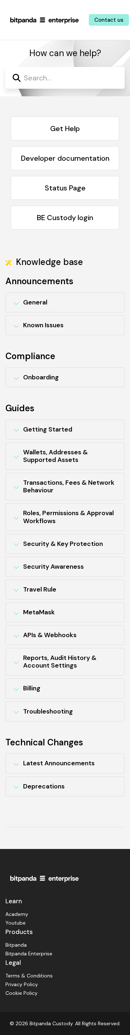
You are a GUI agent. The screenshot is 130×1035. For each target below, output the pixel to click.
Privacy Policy (21, 984)
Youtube (15, 923)
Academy (16, 914)
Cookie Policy (21, 993)
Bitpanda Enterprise (28, 953)
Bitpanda (16, 945)
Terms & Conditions (29, 975)
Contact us (109, 20)
